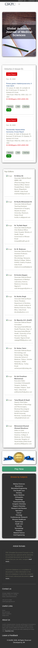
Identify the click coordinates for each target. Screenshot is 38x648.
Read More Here (9, 631)
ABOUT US (22, 0)
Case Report (11, 74)
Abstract (10, 106)
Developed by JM (19, 642)
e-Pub (9, 110)
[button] (19, 4)
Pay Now (19, 469)
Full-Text (26, 106)
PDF (18, 106)
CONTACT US (33, 0)
